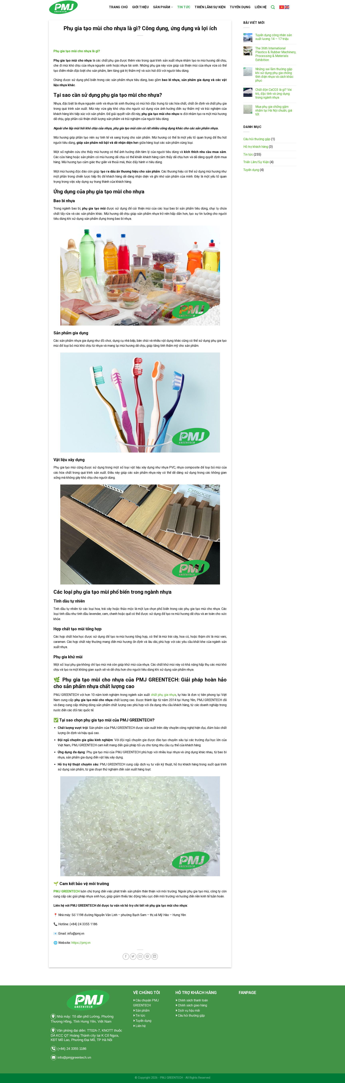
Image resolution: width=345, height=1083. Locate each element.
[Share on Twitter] (133, 956)
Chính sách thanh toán (193, 1000)
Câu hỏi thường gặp (256, 139)
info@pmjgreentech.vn (74, 1057)
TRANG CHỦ (118, 7)
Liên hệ (261, 7)
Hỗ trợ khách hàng (255, 147)
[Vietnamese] (282, 7)
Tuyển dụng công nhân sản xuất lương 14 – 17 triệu (273, 37)
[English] (287, 7)
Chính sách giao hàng (192, 1005)
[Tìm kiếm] (273, 7)
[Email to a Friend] (140, 956)
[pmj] (76, 7)
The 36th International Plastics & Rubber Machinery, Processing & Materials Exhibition (275, 54)
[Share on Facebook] (126, 956)
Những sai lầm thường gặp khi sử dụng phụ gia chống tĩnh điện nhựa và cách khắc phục (274, 75)
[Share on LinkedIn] (154, 956)
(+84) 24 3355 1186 (72, 1049)
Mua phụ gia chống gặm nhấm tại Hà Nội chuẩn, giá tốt (273, 110)
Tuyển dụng (240, 7)
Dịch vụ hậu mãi (189, 1010)
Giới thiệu (140, 7)
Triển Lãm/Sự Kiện (210, 7)
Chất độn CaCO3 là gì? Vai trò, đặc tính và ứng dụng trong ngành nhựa (273, 93)
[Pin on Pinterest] (147, 956)
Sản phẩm (161, 7)
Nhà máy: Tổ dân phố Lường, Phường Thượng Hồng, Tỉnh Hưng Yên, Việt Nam (82, 1019)
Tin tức (183, 7)
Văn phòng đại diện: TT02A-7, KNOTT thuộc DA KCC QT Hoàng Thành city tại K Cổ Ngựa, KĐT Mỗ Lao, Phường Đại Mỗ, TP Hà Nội (86, 1035)
